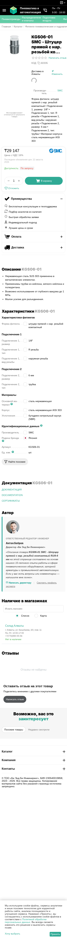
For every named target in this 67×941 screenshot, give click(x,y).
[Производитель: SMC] (56, 151)
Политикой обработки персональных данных (26, 920)
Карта (43, 615)
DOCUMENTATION (12, 495)
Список (24, 615)
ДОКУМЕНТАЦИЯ (12, 489)
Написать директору (19, 582)
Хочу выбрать (12, 933)
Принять (55, 934)
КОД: (34, 63)
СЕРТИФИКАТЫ (11, 500)
